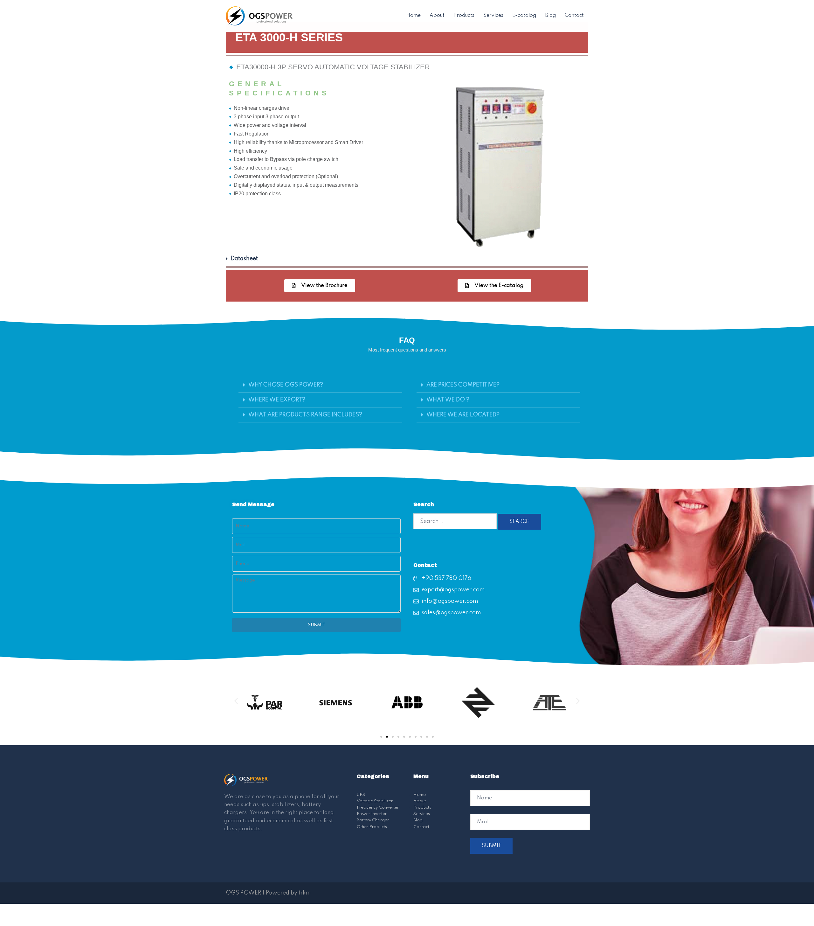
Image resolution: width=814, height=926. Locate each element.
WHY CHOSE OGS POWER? (285, 385)
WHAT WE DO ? (447, 400)
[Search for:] (455, 521)
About (437, 15)
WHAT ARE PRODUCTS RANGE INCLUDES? (305, 415)
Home (413, 15)
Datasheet (244, 258)
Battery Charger (373, 820)
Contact (574, 15)
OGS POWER (243, 893)
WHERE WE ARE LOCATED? (463, 415)
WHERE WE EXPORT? (276, 400)
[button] (407, 258)
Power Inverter (372, 814)
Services (493, 15)
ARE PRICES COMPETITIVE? (463, 385)
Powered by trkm (288, 893)
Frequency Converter (378, 807)
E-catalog (524, 15)
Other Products (372, 827)
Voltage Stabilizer (375, 801)
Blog (550, 15)
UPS (361, 795)
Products (463, 15)
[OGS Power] (259, 15)
